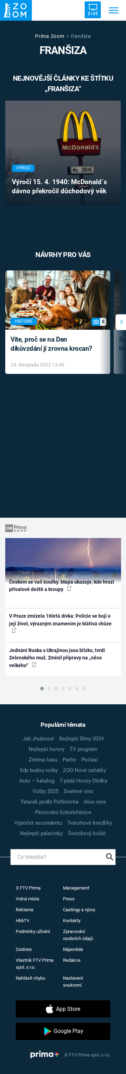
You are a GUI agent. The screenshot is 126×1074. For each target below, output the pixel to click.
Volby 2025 (45, 791)
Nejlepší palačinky (41, 833)
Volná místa (27, 898)
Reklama (24, 909)
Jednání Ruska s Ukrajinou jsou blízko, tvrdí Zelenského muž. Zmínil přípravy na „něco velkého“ (57, 657)
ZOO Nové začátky (84, 770)
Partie (69, 760)
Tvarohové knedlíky (89, 823)
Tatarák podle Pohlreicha (49, 802)
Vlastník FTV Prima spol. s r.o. (35, 964)
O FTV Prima (28, 888)
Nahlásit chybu (30, 978)
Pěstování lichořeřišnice (63, 812)
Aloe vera (95, 802)
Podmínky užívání (33, 931)
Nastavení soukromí (73, 981)
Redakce (71, 960)
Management (76, 888)
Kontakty (71, 920)
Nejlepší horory (46, 749)
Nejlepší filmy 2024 (81, 739)
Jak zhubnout (38, 739)
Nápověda (73, 949)
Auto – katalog (36, 781)
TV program (83, 749)
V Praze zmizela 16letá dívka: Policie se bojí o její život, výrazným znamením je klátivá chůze (60, 619)
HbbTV (22, 920)
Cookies (24, 949)
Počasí (90, 760)
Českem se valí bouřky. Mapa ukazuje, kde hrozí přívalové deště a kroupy (61, 585)
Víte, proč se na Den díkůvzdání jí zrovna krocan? (51, 344)
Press (69, 898)
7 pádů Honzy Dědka (83, 781)
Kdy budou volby (39, 770)
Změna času (43, 760)
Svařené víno (78, 791)
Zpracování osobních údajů (78, 935)
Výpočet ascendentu (38, 823)
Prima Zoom (49, 36)
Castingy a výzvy (79, 909)
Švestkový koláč (87, 833)
